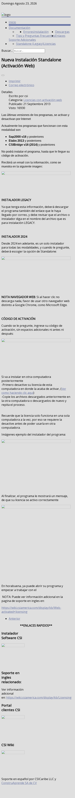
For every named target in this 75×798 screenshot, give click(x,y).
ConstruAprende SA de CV (19, 783)
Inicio (12, 22)
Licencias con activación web (42, 100)
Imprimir (15, 81)
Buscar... (7, 51)
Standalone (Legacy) (30, 44)
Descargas (62, 32)
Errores (28, 32)
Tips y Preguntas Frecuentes (35, 36)
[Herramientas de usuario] (2, 75)
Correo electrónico (21, 85)
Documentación (19, 28)
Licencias (50, 44)
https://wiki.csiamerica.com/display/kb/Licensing (39, 697)
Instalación (41, 32)
